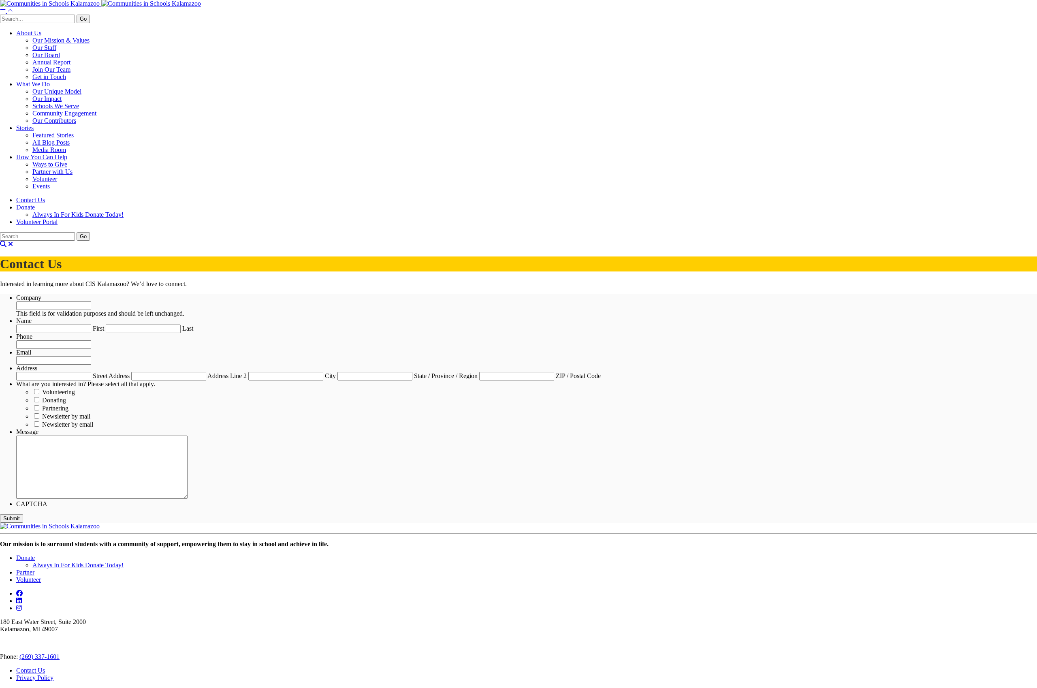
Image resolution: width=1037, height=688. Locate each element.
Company (28, 297)
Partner (25, 572)
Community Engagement (64, 113)
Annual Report (51, 62)
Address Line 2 (227, 375)
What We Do (33, 84)
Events (41, 186)
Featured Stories (53, 135)
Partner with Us (52, 171)
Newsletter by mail (66, 416)
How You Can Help (41, 157)
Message (27, 431)
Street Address (111, 375)
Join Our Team (51, 69)
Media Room (49, 149)
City (330, 375)
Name (24, 320)
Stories (25, 127)
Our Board (46, 54)
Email (23, 352)
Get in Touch (49, 76)
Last (187, 328)
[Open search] (6, 244)
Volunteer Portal (37, 221)
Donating (54, 400)
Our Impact (47, 98)
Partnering (55, 408)
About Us (28, 33)
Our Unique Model (56, 91)
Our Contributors (54, 120)
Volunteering (58, 392)
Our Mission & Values (61, 40)
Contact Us (30, 200)
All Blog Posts (51, 142)
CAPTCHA (31, 503)
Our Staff (44, 47)
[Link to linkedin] (19, 600)
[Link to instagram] (19, 608)
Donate (25, 207)
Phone (24, 336)
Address (26, 368)
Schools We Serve (55, 106)
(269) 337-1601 (39, 656)
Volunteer (44, 178)
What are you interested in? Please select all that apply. (85, 383)
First (98, 328)
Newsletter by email (67, 424)
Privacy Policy (34, 677)
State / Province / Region (446, 375)
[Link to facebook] (19, 593)
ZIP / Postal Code (578, 375)
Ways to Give (49, 164)
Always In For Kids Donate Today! (78, 214)
